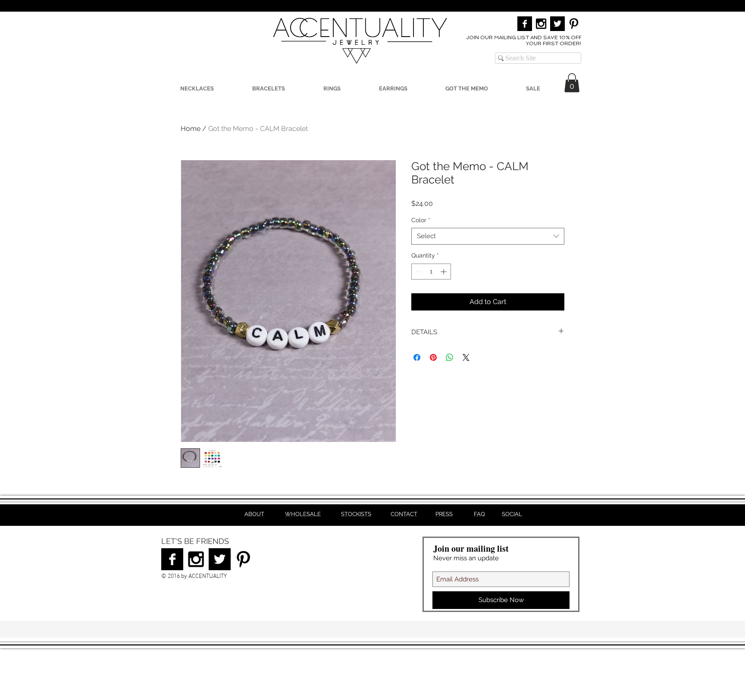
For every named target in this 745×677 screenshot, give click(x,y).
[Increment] (444, 271)
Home (190, 128)
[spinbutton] (431, 271)
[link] (572, 82)
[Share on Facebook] (417, 357)
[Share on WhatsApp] (449, 357)
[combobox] (487, 236)
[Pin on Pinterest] (433, 357)
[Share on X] (466, 357)
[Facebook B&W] (524, 23)
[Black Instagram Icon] (541, 23)
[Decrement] (418, 271)
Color (420, 220)
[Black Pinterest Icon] (574, 23)
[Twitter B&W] (557, 23)
